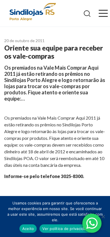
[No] (103, 216)
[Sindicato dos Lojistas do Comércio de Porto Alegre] (32, 12)
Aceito (28, 228)
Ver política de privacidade (66, 228)
